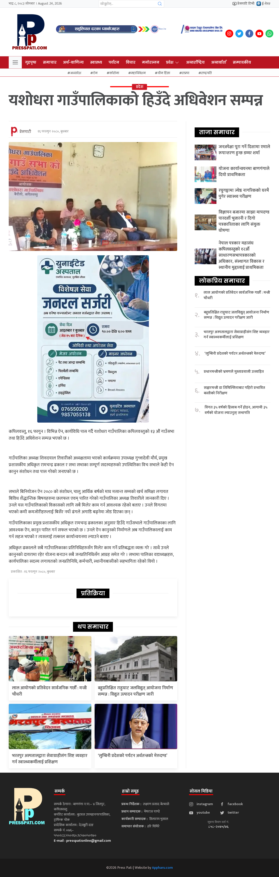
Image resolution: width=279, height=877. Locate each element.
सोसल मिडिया (201, 791)
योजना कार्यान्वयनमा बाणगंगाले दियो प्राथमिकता (244, 171)
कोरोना (114, 73)
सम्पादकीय (242, 62)
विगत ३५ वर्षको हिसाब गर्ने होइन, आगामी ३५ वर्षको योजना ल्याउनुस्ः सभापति (236, 410)
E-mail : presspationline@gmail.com (82, 841)
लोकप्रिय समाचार (222, 281)
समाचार (49, 62)
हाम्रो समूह (130, 791)
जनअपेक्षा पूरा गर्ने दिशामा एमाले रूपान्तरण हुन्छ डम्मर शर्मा (244, 150)
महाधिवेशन (138, 73)
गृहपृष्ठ (30, 62)
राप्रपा (185, 73)
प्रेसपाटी (25, 132)
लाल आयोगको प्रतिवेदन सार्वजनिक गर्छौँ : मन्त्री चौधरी (49, 691)
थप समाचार (93, 627)
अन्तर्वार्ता (218, 62)
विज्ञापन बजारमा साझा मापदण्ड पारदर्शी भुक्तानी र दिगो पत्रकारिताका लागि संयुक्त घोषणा (244, 221)
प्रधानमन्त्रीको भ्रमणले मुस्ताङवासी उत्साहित (234, 371)
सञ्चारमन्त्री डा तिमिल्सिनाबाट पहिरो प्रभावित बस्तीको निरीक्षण (234, 390)
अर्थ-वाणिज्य (73, 62)
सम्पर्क (59, 791)
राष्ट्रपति (206, 73)
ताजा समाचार (217, 132)
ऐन (95, 73)
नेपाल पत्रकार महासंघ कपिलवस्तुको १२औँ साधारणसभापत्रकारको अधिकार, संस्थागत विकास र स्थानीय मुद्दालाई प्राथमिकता (241, 255)
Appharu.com (162, 868)
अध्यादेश (75, 73)
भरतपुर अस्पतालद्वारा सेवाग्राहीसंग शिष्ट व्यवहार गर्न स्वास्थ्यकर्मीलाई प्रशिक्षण (49, 759)
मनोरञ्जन (150, 62)
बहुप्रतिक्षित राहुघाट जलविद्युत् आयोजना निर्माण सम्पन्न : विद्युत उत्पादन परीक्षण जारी (135, 691)
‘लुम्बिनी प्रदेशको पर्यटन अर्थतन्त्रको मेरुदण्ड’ (132, 755)
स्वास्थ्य (96, 62)
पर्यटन (114, 62)
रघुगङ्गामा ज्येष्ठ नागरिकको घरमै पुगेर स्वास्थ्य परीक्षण (244, 193)
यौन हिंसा (164, 73)
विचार (130, 62)
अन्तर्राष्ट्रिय (195, 62)
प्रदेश (169, 62)
